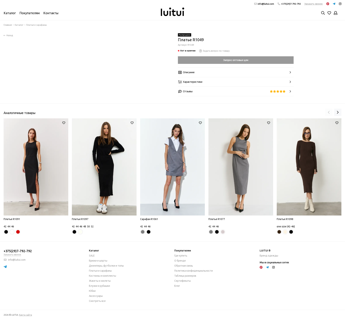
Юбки (92, 290)
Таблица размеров (185, 275)
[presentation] (328, 112)
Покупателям (29, 13)
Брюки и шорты (98, 260)
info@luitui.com (266, 4)
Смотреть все (97, 300)
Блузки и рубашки (99, 285)
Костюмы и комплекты (102, 275)
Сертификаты (182, 280)
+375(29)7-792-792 (291, 4)
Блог (177, 285)
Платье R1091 (12, 219)
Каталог (10, 13)
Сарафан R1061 (149, 219)
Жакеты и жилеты (100, 280)
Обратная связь (183, 265)
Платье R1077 (216, 219)
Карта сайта (25, 315)
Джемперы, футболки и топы (106, 265)
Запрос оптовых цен (235, 60)
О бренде (180, 260)
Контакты (50, 13)
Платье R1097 (80, 219)
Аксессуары (96, 295)
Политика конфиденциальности (193, 270)
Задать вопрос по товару (216, 51)
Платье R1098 (285, 219)
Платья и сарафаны (100, 270)
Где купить (180, 255)
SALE (92, 255)
